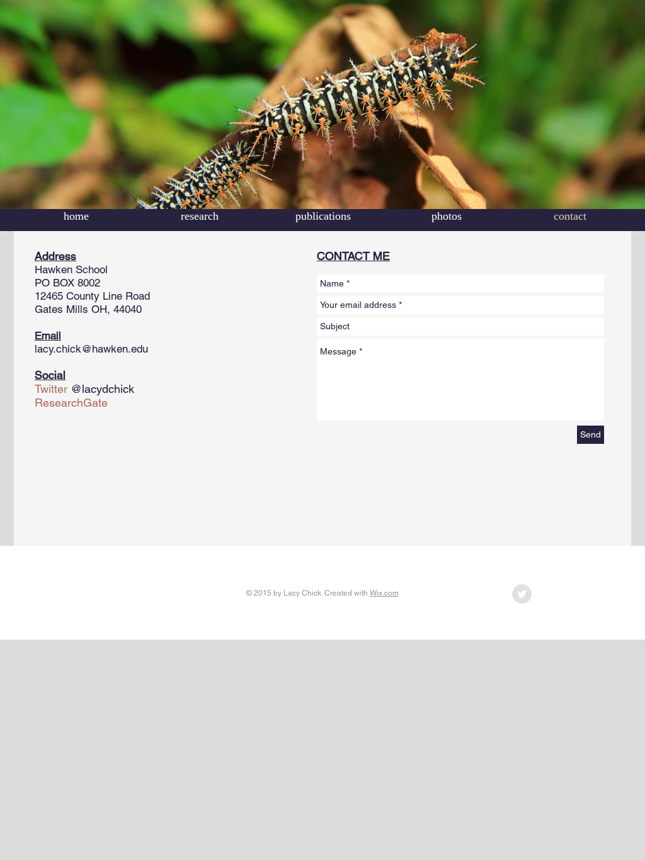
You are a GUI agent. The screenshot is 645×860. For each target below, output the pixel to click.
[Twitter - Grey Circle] (522, 594)
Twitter (51, 388)
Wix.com (384, 593)
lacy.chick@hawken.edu (91, 348)
